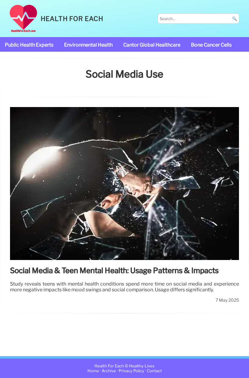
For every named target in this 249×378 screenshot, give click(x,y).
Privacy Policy (131, 371)
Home (93, 371)
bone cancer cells (211, 45)
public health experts (29, 45)
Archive (109, 371)
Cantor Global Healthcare (151, 45)
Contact (154, 371)
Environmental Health (88, 45)
